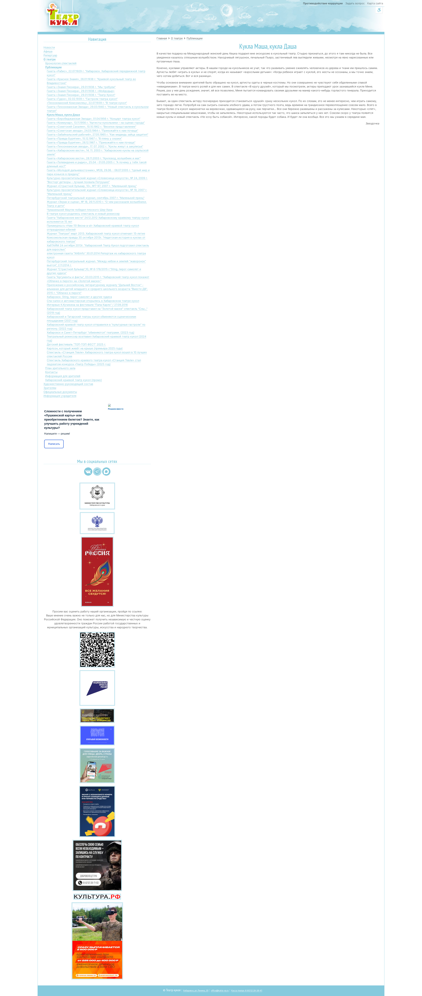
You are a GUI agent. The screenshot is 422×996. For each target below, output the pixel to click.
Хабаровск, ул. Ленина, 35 (195, 990)
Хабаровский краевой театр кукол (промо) (73, 380)
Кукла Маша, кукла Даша (63, 114)
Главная (162, 38)
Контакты (51, 372)
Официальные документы (60, 391)
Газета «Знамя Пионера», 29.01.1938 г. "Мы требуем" (81, 87)
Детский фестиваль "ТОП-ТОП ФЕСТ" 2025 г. (76, 344)
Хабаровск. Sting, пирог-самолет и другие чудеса (79, 296)
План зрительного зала (60, 368)
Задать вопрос (355, 3)
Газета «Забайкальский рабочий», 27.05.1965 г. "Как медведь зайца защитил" (97, 134)
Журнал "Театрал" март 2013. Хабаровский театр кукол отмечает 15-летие (96, 233)
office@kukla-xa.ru (220, 990)
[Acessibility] (379, 10)
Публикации (53, 67)
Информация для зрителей (62, 376)
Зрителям (50, 388)
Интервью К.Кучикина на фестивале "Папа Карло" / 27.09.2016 (87, 304)
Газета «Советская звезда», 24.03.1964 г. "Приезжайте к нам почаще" (92, 130)
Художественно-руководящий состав (68, 384)
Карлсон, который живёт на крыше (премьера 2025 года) (85, 348)
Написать (54, 443)
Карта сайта (375, 3)
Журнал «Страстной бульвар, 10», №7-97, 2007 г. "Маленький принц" (92, 186)
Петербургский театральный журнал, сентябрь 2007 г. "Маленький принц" (95, 197)
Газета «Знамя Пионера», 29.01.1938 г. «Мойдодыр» (81, 91)
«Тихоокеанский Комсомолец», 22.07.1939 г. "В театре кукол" (87, 102)
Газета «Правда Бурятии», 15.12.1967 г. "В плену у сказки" (84, 138)
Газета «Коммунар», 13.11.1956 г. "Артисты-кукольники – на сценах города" (96, 122)
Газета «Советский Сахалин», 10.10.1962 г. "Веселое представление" (91, 126)
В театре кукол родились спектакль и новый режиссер (83, 213)
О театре (50, 59)
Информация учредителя (60, 395)
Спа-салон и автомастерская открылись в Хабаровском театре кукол (93, 300)
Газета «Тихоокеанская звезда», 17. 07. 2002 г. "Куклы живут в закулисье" (95, 146)
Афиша (48, 51)
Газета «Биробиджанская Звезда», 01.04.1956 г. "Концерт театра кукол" (93, 118)
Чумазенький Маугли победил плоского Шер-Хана (79, 209)
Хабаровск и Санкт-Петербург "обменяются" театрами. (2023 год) (90, 332)
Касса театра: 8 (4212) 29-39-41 (246, 990)
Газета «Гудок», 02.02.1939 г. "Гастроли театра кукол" (82, 98)
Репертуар (50, 55)
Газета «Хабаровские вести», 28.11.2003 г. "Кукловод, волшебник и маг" (94, 158)
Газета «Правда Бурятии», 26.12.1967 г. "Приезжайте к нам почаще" (91, 142)
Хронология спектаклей (60, 63)
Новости (49, 47)
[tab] (97, 39)
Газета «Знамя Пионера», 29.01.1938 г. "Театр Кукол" (81, 95)
